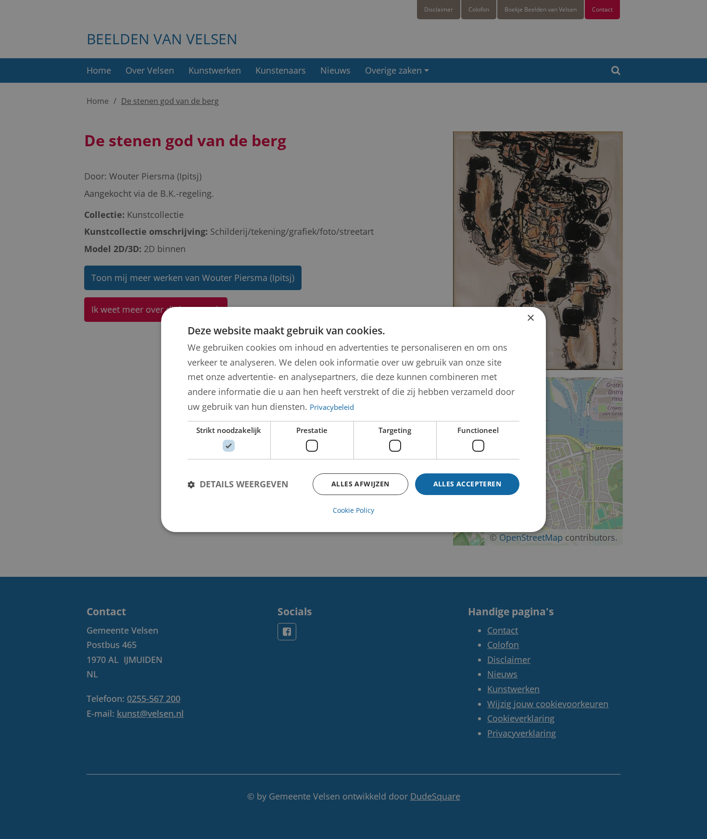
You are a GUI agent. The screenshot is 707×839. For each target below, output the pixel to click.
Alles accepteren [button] (467, 483)
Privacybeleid (332, 407)
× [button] (530, 318)
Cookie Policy (353, 510)
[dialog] (353, 419)
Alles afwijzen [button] (360, 483)
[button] (238, 484)
